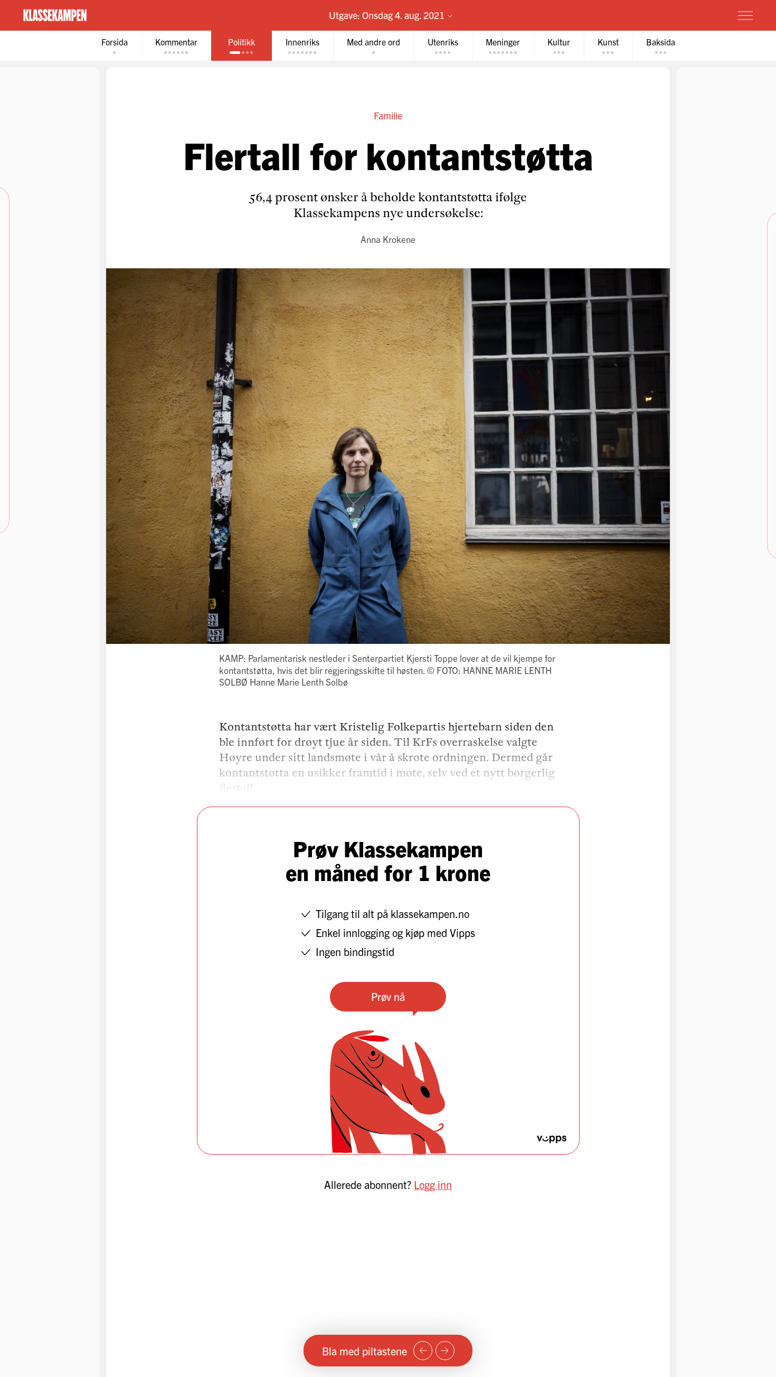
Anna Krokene (388, 239)
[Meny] (745, 15)
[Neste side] (445, 1350)
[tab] (114, 46)
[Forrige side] (422, 1350)
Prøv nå (388, 996)
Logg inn (433, 1184)
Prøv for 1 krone (683, 15)
